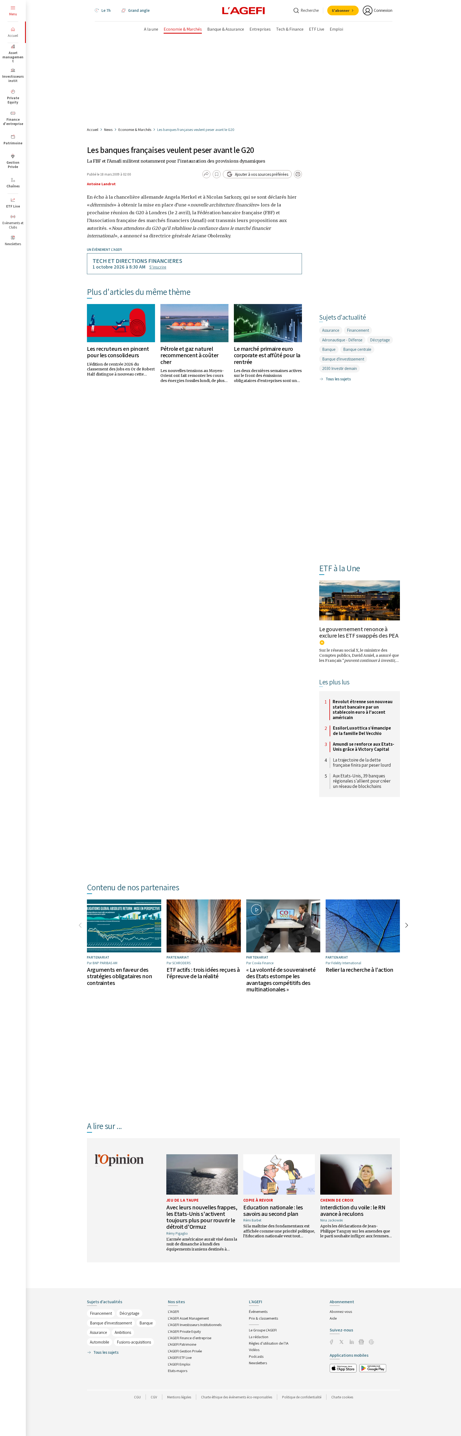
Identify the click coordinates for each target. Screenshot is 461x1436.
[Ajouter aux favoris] (217, 174)
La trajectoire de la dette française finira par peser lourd (362, 763)
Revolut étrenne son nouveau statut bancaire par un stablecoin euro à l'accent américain (363, 709)
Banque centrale (357, 349)
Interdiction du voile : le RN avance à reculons (352, 1210)
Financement (358, 330)
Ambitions (123, 1332)
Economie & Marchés (134, 129)
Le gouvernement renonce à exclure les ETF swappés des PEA (358, 632)
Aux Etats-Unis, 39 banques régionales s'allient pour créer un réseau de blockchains (361, 781)
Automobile (99, 1342)
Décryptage (380, 339)
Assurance (330, 330)
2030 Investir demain (339, 368)
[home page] (243, 10)
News (108, 129)
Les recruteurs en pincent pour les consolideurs (118, 352)
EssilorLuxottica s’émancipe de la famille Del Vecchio (362, 731)
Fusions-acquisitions (134, 1342)
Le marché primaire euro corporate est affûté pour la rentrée (267, 355)
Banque (329, 349)
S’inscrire (157, 267)
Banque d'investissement (343, 359)
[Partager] (206, 174)
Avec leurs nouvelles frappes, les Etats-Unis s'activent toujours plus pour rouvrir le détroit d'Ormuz (201, 1217)
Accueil (92, 129)
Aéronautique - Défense (342, 339)
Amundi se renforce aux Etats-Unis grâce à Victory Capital (363, 747)
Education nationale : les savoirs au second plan (273, 1210)
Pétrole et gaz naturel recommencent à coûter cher (189, 355)
